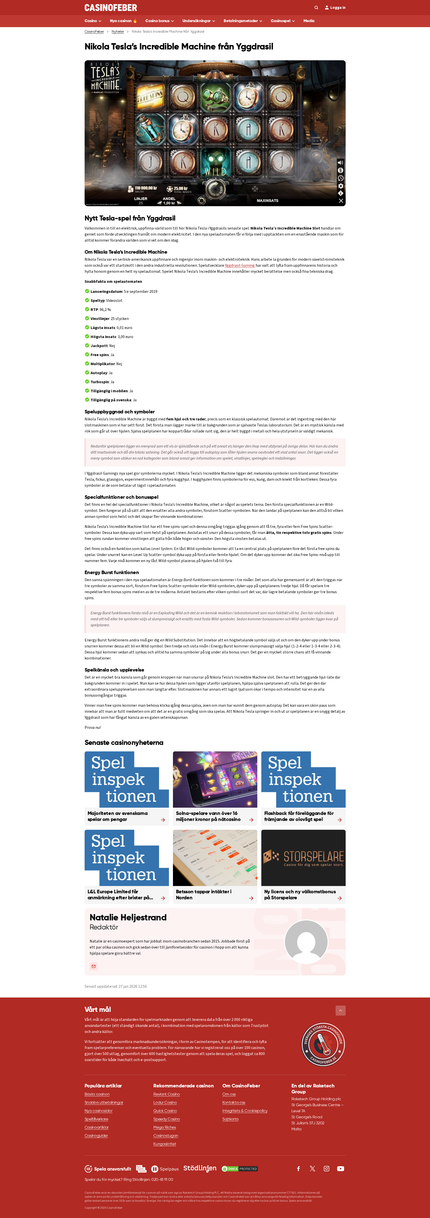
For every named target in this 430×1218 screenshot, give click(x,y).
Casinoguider (96, 1136)
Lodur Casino (165, 1103)
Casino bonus (157, 21)
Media (309, 21)
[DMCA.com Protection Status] (240, 1169)
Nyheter (118, 31)
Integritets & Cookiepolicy (245, 1111)
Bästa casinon (97, 1094)
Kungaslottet (164, 1144)
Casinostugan (165, 1136)
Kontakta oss (233, 1103)
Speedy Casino (166, 1119)
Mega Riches (164, 1128)
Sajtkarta (230, 1119)
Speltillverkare (96, 1119)
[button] (341, 1011)
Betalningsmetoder (241, 21)
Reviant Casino (166, 1094)
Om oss (229, 1094)
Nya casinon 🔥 (124, 21)
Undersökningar (196, 21)
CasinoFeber (94, 31)
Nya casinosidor (98, 1111)
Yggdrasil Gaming (240, 265)
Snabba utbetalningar (104, 1103)
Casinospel (280, 21)
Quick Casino (165, 1111)
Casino (91, 21)
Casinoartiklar (97, 1128)
